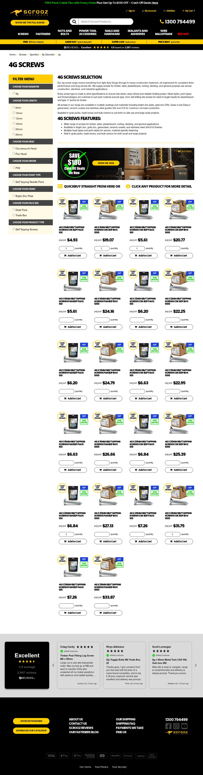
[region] (124, 665)
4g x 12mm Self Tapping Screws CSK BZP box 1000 (178, 301)
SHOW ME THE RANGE (31, 721)
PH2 (18, 168)
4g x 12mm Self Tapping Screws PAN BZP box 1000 (107, 373)
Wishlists (171, 10)
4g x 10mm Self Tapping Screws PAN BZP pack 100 (72, 301)
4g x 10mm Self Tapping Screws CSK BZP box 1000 (178, 230)
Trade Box (21, 215)
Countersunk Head (26, 148)
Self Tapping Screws (27, 229)
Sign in (132, 10)
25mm (19, 134)
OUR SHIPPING (125, 719)
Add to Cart (74, 255)
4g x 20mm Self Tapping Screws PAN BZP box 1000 (107, 516)
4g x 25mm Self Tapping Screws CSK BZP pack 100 (143, 516)
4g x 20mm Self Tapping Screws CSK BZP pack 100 (143, 444)
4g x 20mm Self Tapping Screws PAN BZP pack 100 (72, 516)
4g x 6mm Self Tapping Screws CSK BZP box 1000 (107, 230)
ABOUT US (76, 719)
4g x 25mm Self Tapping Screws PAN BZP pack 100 (72, 587)
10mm (19, 113)
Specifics (34, 54)
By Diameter (48, 54)
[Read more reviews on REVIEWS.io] (26, 677)
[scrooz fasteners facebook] (168, 725)
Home (13, 54)
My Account (150, 10)
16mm (19, 123)
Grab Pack (21, 209)
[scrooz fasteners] (29, 12)
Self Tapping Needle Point (30, 181)
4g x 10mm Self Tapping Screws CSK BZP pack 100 (143, 230)
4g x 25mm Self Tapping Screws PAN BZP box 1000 (107, 587)
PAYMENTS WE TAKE (129, 728)
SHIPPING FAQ (125, 723)
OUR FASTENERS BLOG (83, 732)
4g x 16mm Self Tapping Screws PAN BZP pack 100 (72, 444)
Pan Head (21, 153)
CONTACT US (78, 723)
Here (155, 3)
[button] (53, 665)
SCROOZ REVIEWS (81, 728)
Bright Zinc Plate (24, 196)
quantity (78, 248)
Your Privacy (101, 767)
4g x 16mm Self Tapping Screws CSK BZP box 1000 (178, 373)
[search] (75, 22)
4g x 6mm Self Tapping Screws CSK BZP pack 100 (71, 230)
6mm (18, 107)
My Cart (189, 10)
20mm (19, 129)
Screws (22, 54)
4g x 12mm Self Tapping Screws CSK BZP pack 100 (143, 301)
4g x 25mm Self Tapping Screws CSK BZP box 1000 (178, 516)
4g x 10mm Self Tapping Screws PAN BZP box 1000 (107, 301)
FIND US (121, 732)
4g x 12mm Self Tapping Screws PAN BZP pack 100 (72, 373)
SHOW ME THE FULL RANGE (30, 23)
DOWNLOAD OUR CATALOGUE (31, 731)
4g (59, 54)
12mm (19, 118)
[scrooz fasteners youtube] (184, 725)
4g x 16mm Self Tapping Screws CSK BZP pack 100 (143, 373)
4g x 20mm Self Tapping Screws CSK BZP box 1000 (178, 444)
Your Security (119, 767)
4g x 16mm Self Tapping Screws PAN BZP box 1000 (107, 444)
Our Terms (85, 767)
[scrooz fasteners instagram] (176, 725)
